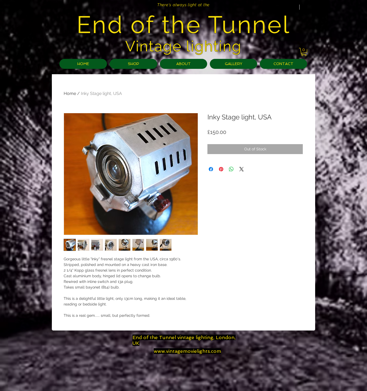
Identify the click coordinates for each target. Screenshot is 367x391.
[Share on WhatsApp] (231, 169)
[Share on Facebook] (211, 169)
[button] (304, 52)
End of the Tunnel (183, 24)
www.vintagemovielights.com (187, 351)
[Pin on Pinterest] (221, 169)
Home (70, 93)
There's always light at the (183, 4)
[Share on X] (241, 169)
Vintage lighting (183, 46)
